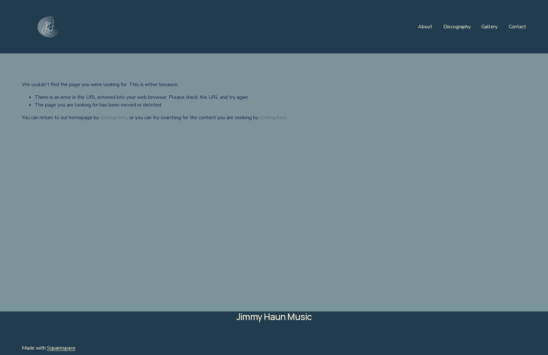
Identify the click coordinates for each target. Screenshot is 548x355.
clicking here (113, 117)
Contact (517, 26)
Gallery (489, 26)
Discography (457, 26)
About (425, 26)
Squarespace (61, 348)
